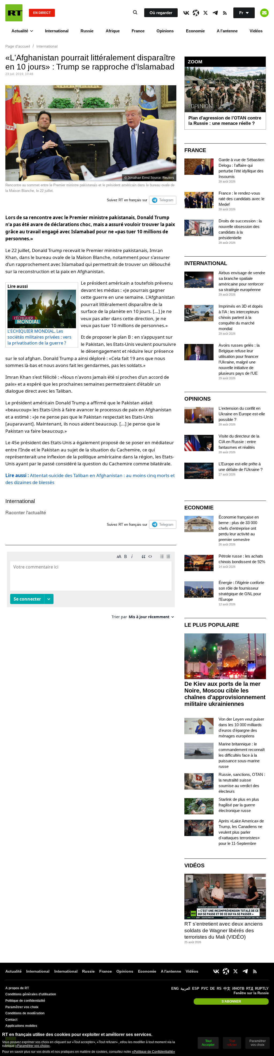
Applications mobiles (21, 1026)
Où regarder (161, 12)
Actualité (20, 31)
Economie (195, 31)
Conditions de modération (24, 1013)
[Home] (13, 12)
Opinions (165, 31)
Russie (87, 31)
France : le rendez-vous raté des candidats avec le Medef (241, 199)
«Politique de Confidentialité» (153, 1052)
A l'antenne (227, 31)
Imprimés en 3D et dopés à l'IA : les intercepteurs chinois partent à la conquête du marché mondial (241, 317)
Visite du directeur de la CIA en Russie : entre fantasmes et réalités (239, 442)
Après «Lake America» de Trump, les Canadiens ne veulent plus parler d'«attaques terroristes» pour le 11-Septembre (241, 832)
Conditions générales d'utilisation (30, 994)
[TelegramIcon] (215, 13)
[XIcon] (205, 13)
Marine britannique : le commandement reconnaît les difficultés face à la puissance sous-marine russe (242, 755)
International (56, 31)
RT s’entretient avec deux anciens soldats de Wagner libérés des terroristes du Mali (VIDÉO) (223, 930)
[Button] (264, 13)
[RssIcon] (224, 13)
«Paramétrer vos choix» (32, 1046)
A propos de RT (17, 988)
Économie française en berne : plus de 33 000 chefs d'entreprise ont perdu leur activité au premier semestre (239, 528)
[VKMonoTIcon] (186, 13)
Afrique (113, 31)
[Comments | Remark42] (90, 587)
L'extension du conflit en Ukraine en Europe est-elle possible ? (242, 414)
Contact (11, 1020)
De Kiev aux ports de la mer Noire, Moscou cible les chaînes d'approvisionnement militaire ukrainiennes (224, 693)
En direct (42, 13)
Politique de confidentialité (25, 1001)
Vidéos (256, 31)
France (138, 31)
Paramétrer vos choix (22, 1007)
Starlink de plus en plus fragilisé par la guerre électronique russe (239, 805)
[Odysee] (196, 13)
